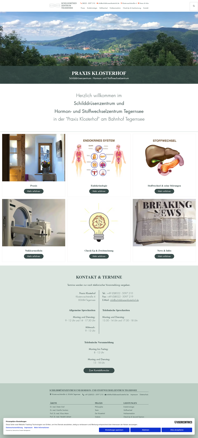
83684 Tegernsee (86, 300)
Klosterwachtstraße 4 (85, 296)
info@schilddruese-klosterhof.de (124, 300)
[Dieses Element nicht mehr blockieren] (194, 6)
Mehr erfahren (33, 191)
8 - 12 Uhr (99, 352)
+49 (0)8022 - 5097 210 (120, 293)
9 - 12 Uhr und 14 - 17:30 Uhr (80, 320)
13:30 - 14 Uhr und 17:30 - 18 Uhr (120, 320)
